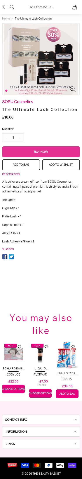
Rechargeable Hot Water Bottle (13, 369)
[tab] (41, 419)
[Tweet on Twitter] (11, 256)
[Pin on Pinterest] (18, 256)
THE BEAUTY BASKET (47, 474)
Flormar (40, 374)
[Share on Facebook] (4, 256)
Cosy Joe (13, 374)
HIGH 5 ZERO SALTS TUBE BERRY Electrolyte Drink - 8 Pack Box (67, 373)
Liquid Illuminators (40, 369)
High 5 (67, 379)
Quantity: (8, 129)
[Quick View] (19, 354)
